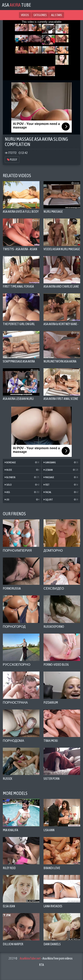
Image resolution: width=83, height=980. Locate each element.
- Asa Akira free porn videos (46, 958)
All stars (56, 15)
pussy (13, 159)
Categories (40, 15)
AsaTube (16, 5)
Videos (25, 15)
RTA (41, 965)
